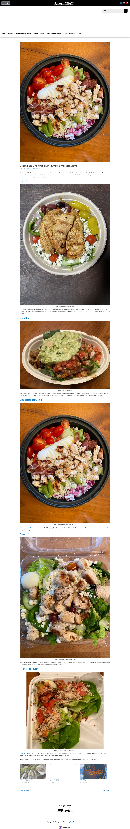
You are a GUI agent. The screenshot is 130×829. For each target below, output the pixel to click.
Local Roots (83, 779)
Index (79, 33)
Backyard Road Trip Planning (54, 33)
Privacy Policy (70, 822)
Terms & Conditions (78, 822)
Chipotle (24, 318)
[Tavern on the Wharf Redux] (34, 771)
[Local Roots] (94, 771)
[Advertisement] (50, 18)
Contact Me (72, 33)
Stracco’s (25, 534)
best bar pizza (44, 173)
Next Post (106, 790)
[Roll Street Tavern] (64, 771)
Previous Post (24, 790)
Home (3, 33)
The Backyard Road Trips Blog (23, 33)
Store (65, 33)
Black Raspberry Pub (31, 399)
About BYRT (10, 33)
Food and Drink (25, 168)
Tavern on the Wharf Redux (26, 779)
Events (42, 33)
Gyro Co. (25, 181)
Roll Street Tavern (29, 668)
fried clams (33, 528)
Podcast (36, 33)
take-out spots (55, 173)
